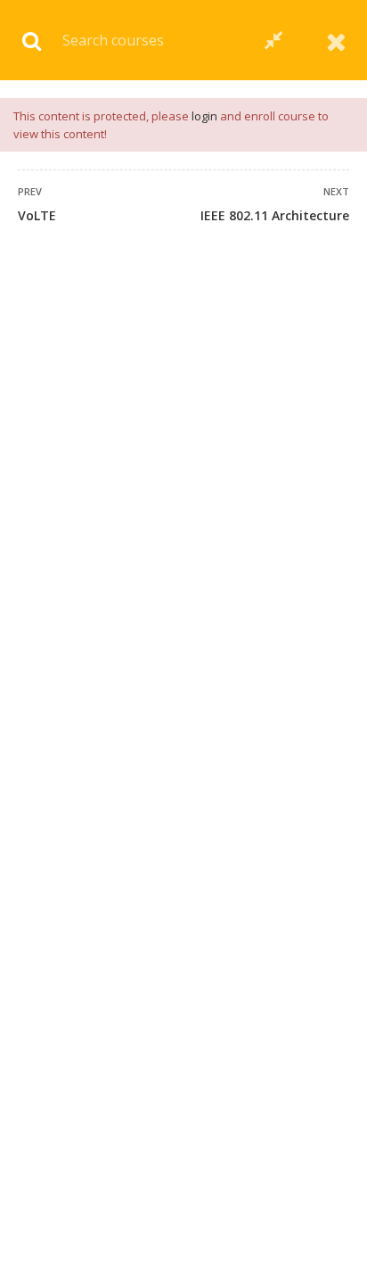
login (204, 116)
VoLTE (37, 215)
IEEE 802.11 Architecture (274, 215)
